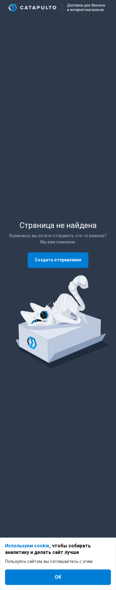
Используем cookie (27, 546)
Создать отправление (58, 259)
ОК (58, 577)
